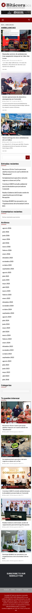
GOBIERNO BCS (6, 92)
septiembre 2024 (8, 313)
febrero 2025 (6, 295)
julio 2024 (5, 320)
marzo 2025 (6, 291)
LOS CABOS (5, 49)
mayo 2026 (6, 239)
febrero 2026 (6, 250)
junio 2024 (5, 324)
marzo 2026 (6, 247)
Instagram (19, 589)
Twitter (13, 589)
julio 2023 (5, 365)
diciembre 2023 (7, 346)
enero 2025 (6, 298)
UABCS (4, 486)
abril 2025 (5, 287)
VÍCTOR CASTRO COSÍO (16, 421)
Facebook (6, 589)
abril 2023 (5, 376)
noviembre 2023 (7, 350)
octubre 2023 (7, 354)
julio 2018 (5, 380)
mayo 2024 (6, 328)
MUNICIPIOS (12, 49)
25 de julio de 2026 (15, 60)
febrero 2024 (6, 339)
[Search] (29, 19)
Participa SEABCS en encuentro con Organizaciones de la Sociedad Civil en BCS (15, 203)
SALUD (18, 49)
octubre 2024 (7, 309)
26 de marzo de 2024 (16, 142)
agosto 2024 (6, 317)
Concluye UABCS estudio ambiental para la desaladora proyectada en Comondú (14, 186)
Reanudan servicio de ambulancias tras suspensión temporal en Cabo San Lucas (15, 56)
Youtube (25, 589)
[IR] (28, 157)
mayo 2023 (6, 372)
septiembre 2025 (8, 269)
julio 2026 (5, 232)
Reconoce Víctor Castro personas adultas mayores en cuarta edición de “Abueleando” (15, 171)
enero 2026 (6, 254)
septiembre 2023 (8, 357)
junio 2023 (5, 368)
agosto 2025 (6, 272)
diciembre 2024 (7, 302)
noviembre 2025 (7, 261)
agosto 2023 (6, 361)
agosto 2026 (6, 228)
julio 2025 (5, 276)
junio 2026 (5, 235)
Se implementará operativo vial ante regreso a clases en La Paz (14, 179)
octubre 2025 (7, 265)
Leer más (4, 69)
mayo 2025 (6, 284)
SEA (12, 550)
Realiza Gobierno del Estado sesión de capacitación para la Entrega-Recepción (15, 195)
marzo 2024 (6, 335)
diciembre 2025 (7, 258)
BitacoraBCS (6, 60)
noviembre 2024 (7, 306)
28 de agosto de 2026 (16, 431)
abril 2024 (5, 332)
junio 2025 (5, 280)
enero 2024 (6, 343)
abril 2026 (5, 243)
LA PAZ (4, 455)
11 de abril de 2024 (15, 101)
